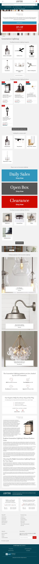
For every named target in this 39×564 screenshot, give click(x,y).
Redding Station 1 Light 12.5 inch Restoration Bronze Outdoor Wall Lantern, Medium (19, 97)
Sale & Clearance (4, 522)
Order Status (23, 522)
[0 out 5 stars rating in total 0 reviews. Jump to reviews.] (5, 102)
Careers (3, 536)
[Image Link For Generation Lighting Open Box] (19, 188)
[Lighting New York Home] (19, 2)
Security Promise (11, 550)
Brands (4, 36)
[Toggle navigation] (3, 1)
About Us (3, 534)
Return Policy (23, 521)
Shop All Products (19, 22)
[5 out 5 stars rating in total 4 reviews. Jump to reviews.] (5, 125)
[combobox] (19, 4)
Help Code (22, 525)
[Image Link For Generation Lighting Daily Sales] (19, 175)
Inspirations (3, 524)
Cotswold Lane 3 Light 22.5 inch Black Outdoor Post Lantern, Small (7, 119)
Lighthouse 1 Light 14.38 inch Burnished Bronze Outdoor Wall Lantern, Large (7, 97)
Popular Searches (4, 521)
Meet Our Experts (4, 533)
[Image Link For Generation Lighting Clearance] (19, 201)
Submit (34, 537)
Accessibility (28, 550)
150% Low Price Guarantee (25, 524)
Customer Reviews (5, 537)
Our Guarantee (23, 518)
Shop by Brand (4, 518)
